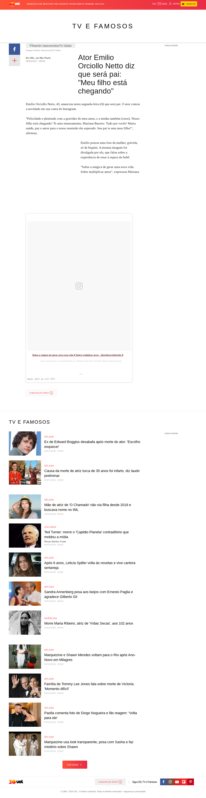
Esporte (96, 13)
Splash (106, 13)
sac (154, 4)
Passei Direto (76, 4)
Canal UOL (150, 13)
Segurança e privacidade (134, 791)
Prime (172, 13)
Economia (77, 13)
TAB (166, 13)
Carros (66, 13)
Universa (116, 13)
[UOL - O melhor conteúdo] (14, 4)
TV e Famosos (103, 26)
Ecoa (140, 13)
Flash (25, 13)
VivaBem (127, 13)
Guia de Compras (193, 13)
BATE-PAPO (48, 4)
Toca (179, 13)
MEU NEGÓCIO (61, 4)
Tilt (135, 13)
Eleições (34, 13)
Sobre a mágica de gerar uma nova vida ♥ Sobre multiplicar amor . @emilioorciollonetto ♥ (77, 355)
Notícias (45, 13)
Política (56, 13)
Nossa (160, 13)
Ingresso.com (34, 4)
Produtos (15, 13)
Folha (87, 13)
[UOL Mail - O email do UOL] (162, 4)
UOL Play (99, 4)
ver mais (72, 765)
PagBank (89, 4)
